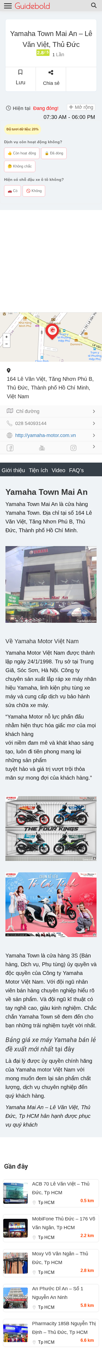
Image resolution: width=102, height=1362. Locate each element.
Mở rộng (83, 107)
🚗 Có (12, 191)
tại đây (64, 1049)
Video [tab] (58, 470)
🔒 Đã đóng (54, 153)
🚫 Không (34, 191)
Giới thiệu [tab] (13, 470)
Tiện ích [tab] (38, 470)
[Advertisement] (51, 261)
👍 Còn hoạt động (22, 153)
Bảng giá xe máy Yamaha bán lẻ (50, 1040)
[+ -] (51, 337)
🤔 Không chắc (20, 166)
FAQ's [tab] (76, 470)
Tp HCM (46, 1202)
